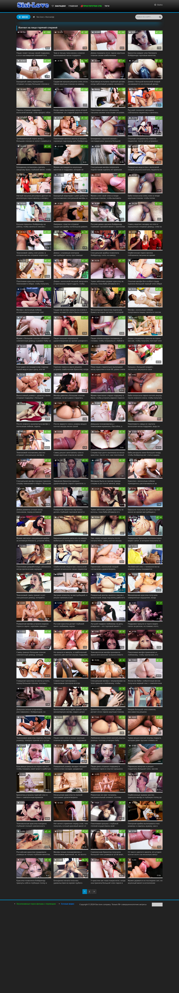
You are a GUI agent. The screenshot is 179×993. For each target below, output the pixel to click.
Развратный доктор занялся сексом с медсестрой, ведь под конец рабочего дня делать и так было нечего (108, 596)
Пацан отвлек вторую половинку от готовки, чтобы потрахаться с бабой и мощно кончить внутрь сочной (107, 339)
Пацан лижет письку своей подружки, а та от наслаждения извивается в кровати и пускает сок (33, 54)
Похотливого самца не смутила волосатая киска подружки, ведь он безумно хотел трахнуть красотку (144, 425)
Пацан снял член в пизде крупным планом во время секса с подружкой (70, 739)
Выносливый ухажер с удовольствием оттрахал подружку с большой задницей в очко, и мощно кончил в (33, 396)
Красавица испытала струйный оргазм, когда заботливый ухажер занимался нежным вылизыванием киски (108, 82)
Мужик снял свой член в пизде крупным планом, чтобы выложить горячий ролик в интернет (106, 197)
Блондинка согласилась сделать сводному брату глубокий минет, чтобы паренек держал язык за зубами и (33, 168)
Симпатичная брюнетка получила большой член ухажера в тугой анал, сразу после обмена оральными (107, 853)
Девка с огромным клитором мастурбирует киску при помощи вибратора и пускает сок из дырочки (70, 254)
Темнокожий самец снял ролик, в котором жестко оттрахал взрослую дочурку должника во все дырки (32, 254)
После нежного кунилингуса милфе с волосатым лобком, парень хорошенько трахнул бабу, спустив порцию (33, 425)
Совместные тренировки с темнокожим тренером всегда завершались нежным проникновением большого (67, 682)
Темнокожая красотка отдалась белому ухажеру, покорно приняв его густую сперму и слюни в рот (33, 739)
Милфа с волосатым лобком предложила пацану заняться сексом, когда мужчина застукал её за (144, 311)
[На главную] (32, 6)
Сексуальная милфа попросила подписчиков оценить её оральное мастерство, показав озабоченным (106, 168)
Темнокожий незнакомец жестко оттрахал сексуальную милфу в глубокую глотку (30, 453)
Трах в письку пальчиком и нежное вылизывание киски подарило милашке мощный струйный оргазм (69, 54)
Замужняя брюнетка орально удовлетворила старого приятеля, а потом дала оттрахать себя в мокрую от (71, 482)
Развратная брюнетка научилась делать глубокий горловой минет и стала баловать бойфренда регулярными (69, 510)
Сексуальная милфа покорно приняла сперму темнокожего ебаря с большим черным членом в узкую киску (33, 482)
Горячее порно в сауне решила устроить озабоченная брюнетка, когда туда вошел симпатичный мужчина (71, 368)
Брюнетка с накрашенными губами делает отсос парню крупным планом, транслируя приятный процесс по (107, 710)
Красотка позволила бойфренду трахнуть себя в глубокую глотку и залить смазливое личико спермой (31, 881)
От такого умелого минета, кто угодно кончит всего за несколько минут (144, 853)
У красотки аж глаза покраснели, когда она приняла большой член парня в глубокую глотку (108, 881)
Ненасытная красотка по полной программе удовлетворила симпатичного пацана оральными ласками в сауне (68, 796)
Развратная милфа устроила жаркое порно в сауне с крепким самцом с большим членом (32, 625)
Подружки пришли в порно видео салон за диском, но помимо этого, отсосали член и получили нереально (145, 625)
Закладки (60, 6)
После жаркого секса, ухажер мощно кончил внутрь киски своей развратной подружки (70, 425)
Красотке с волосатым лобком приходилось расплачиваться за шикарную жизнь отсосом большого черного (144, 482)
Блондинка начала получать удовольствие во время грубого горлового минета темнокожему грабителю (68, 881)
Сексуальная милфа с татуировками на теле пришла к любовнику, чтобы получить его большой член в (108, 682)
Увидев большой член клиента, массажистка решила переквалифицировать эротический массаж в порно (144, 710)
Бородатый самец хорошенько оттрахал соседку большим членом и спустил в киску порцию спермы (32, 82)
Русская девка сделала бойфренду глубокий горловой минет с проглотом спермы (108, 225)
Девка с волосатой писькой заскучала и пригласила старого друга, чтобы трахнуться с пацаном (71, 282)
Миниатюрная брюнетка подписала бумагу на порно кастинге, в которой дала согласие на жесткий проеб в (107, 311)
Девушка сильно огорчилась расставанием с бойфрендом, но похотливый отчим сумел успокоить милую (32, 710)
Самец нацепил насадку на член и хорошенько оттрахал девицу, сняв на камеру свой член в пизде (145, 225)
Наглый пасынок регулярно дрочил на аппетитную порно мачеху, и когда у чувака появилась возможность (33, 197)
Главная (73, 6)
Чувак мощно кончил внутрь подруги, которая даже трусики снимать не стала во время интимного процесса (144, 739)
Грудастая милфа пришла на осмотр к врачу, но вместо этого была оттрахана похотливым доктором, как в (71, 311)
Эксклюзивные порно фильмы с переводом (36, 904)
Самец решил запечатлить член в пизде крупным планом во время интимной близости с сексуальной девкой (69, 453)
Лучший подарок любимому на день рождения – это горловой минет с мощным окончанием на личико (107, 625)
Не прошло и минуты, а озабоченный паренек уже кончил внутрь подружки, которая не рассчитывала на (71, 653)
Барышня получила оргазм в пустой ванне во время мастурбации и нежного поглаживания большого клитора (144, 510)
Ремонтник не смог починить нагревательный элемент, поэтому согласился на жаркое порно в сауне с (108, 796)
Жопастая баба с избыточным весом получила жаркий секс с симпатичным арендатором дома (145, 682)
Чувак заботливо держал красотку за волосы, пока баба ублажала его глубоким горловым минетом (107, 282)
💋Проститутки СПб (91, 6)
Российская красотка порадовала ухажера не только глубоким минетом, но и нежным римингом (33, 853)
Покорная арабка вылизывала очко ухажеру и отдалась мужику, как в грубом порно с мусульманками (144, 824)
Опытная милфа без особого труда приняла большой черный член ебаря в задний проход (145, 282)
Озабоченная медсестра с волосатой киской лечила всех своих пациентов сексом (70, 568)
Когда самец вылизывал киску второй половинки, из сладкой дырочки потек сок (71, 111)
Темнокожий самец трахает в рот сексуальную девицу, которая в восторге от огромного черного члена (33, 596)
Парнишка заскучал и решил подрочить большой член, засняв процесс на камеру (143, 767)
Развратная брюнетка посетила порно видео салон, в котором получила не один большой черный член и (145, 539)
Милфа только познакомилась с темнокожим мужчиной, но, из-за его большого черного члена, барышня (70, 853)
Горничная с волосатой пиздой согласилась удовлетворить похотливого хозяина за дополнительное (104, 568)
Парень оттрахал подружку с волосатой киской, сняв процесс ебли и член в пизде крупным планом (33, 111)
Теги (107, 6)
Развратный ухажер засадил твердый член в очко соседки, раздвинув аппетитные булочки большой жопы (70, 767)
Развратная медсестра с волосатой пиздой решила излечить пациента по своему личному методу (145, 168)
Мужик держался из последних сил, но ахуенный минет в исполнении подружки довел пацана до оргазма (145, 881)
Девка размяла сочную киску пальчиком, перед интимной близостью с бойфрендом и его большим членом (30, 510)
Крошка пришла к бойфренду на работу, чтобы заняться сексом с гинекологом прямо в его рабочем (31, 225)
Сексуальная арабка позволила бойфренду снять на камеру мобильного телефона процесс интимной (105, 254)
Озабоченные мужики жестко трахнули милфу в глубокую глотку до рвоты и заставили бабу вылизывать (145, 796)
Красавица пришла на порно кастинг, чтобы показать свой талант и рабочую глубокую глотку (33, 767)
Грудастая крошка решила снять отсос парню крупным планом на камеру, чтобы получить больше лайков (71, 82)
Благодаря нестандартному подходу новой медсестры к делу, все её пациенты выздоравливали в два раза (33, 368)
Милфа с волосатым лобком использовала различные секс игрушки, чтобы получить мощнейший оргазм (33, 311)
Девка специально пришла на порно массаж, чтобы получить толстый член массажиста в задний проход (145, 339)
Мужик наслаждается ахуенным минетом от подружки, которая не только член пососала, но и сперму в (70, 168)
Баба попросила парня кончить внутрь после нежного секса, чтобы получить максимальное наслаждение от (145, 396)
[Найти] (160, 17)
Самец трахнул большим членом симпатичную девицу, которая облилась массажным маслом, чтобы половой (32, 653)
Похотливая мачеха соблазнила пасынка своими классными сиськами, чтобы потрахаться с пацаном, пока (108, 111)
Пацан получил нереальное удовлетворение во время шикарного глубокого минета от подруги (71, 339)
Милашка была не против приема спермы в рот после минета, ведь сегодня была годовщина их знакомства (105, 482)
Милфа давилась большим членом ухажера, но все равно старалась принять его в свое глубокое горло (69, 396)
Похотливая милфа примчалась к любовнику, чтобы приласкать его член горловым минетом (143, 653)
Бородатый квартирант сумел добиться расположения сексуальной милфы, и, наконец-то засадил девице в (71, 197)
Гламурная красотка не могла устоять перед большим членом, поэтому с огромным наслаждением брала (32, 682)
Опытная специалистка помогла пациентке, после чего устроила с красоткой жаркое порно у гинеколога (145, 139)
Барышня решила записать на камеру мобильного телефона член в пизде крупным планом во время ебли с (70, 539)
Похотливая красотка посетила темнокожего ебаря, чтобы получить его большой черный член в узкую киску (32, 282)
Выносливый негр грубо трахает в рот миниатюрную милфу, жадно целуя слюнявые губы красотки (70, 710)
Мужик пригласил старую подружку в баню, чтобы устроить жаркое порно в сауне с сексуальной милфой (107, 396)
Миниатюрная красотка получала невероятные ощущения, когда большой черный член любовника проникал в (143, 596)
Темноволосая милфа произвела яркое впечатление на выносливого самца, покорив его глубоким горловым (107, 653)
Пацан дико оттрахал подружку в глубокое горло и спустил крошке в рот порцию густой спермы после (106, 767)
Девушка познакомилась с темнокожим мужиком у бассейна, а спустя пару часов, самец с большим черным (107, 425)
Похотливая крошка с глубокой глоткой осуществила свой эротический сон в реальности (104, 824)
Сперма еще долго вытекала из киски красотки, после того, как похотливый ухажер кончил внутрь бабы (107, 453)
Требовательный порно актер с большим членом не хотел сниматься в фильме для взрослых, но (33, 139)
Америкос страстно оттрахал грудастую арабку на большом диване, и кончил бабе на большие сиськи (71, 225)
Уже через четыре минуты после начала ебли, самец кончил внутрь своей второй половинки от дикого (106, 539)
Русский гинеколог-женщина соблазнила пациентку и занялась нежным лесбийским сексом (143, 111)
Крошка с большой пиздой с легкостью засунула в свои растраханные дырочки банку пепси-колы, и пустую (144, 368)
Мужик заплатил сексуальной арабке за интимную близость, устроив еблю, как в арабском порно (33, 539)
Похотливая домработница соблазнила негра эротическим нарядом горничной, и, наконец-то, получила (33, 568)
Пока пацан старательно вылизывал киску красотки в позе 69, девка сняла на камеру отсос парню (108, 368)
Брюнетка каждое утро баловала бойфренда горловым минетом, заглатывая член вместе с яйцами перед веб (143, 54)
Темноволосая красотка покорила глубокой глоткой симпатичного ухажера (31, 824)
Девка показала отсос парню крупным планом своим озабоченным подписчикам (108, 54)
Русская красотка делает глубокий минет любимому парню (69, 625)
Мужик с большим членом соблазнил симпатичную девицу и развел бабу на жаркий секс (33, 339)
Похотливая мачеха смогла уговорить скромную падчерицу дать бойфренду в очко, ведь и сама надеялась (71, 139)
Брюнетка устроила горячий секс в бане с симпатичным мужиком (31, 796)
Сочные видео (67, 904)
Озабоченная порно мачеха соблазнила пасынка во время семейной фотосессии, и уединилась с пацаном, (145, 254)
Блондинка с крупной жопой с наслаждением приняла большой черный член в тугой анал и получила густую (107, 139)
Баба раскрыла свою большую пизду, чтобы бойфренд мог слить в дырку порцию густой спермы (144, 453)
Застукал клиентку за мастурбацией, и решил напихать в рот (70, 596)
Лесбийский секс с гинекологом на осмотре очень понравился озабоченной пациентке (143, 568)
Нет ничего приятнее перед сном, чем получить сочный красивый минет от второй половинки (71, 824)
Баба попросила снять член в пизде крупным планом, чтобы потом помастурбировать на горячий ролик (144, 197)
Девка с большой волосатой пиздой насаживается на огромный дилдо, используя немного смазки (144, 82)
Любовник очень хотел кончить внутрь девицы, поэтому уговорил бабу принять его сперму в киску (108, 739)
